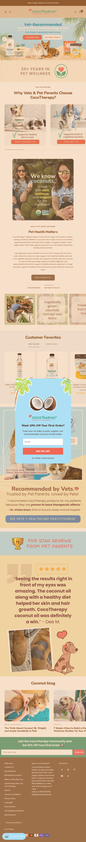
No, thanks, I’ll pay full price (43, 458)
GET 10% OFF (43, 451)
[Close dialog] (68, 381)
